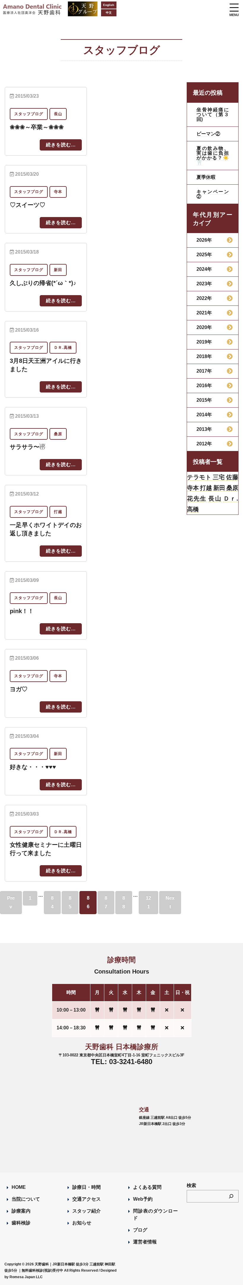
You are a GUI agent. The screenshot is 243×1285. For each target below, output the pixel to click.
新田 (219, 488)
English (108, 5)
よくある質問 (147, 1187)
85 (70, 902)
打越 (206, 488)
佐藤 (232, 477)
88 (123, 902)
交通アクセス (86, 1199)
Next (170, 902)
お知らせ (81, 1222)
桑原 (232, 488)
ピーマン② (208, 133)
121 (148, 902)
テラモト (199, 477)
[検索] (231, 1196)
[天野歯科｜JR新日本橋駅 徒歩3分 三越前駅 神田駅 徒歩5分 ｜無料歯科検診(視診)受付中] (33, 11)
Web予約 (143, 1199)
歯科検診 (21, 1222)
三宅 (219, 477)
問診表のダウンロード (155, 1214)
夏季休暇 (205, 177)
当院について (26, 1199)
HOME (19, 1187)
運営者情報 (145, 1241)
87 (106, 902)
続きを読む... (61, 144)
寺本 (193, 488)
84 (52, 902)
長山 (214, 498)
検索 (191, 1185)
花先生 (197, 498)
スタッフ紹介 (86, 1210)
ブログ (140, 1229)
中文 (109, 12)
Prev (11, 902)
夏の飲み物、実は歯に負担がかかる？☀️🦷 (212, 155)
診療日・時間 (86, 1187)
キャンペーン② (212, 194)
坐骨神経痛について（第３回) (212, 114)
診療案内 (21, 1210)
